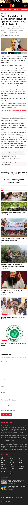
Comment (4, 361)
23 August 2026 (5, 347)
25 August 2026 (5, 268)
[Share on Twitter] (11, 53)
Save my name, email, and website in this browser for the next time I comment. (14, 399)
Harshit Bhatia (8, 35)
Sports (20, 464)
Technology (22, 466)
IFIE (11, 464)
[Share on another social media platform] (24, 53)
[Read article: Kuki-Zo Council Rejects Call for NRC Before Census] (14, 332)
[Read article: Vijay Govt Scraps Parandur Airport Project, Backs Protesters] (14, 306)
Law (11, 470)
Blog (2, 462)
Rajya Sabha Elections (7, 158)
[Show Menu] (1, 5)
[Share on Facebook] (4, 53)
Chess (2, 466)
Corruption (3, 468)
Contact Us (3, 498)
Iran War (12, 468)
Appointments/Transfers (7, 457)
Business (15, 9)
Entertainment (13, 457)
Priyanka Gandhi (5, 156)
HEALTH (12, 462)
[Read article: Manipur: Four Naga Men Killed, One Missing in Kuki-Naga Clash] (14, 201)
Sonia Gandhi (17, 158)
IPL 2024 (12, 466)
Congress (14, 56)
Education (3, 473)
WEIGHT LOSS (22, 470)
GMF (11, 460)
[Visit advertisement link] (14, 1)
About (2, 497)
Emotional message (6, 154)
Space (20, 462)
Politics (8, 9)
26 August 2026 (5, 242)
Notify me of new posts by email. (8, 410)
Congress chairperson (18, 152)
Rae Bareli (13, 156)
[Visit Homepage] (13, 5)
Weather (21, 468)
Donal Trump (4, 471)
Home (2, 13)
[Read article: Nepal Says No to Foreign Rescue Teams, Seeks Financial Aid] (4, 482)
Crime (2, 470)
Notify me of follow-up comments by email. (11, 405)
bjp (5, 152)
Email (3, 386)
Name (3, 379)
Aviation (3, 460)
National (4, 209)
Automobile (4, 458)
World (20, 471)
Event (11, 458)
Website (3, 392)
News (2, 9)
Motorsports (13, 471)
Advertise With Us (9, 497)
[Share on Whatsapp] (17, 53)
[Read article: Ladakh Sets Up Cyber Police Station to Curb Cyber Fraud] (4, 488)
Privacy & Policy (18, 497)
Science (21, 460)
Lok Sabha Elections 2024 (19, 154)
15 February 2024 (17, 35)
